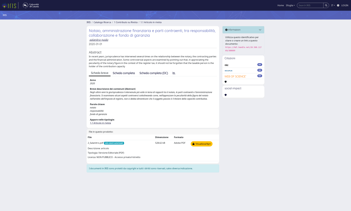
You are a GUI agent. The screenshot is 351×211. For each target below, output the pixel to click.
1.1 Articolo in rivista (151, 22)
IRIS (89, 22)
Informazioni (233, 29)
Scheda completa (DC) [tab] (154, 73)
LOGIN (344, 5)
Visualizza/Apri (202, 143)
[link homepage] (10, 5)
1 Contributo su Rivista (126, 22)
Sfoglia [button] (289, 5)
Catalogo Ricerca (102, 22)
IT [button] (332, 5)
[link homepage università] (31, 5)
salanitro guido (98, 39)
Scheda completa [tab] (124, 73)
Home (281, 5)
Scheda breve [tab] (99, 73)
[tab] (174, 73)
